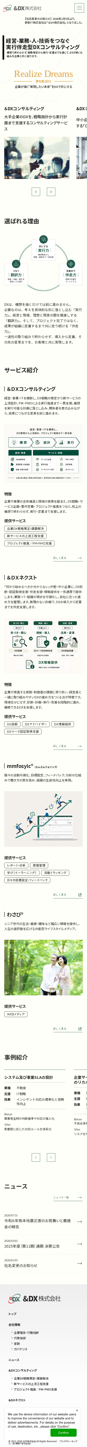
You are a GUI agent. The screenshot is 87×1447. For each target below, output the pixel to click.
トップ (12, 1314)
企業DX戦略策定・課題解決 (25, 529)
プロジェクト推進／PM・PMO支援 (29, 543)
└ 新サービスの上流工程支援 (29, 1384)
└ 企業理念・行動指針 (24, 1332)
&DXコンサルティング (22, 1370)
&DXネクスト (17, 1400)
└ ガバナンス (18, 1349)
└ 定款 (15, 1343)
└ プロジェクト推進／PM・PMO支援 (33, 1389)
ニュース (13, 1360)
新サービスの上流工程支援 (25, 536)
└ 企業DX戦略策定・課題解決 (29, 1378)
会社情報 (14, 1324)
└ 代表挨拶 (18, 1338)
